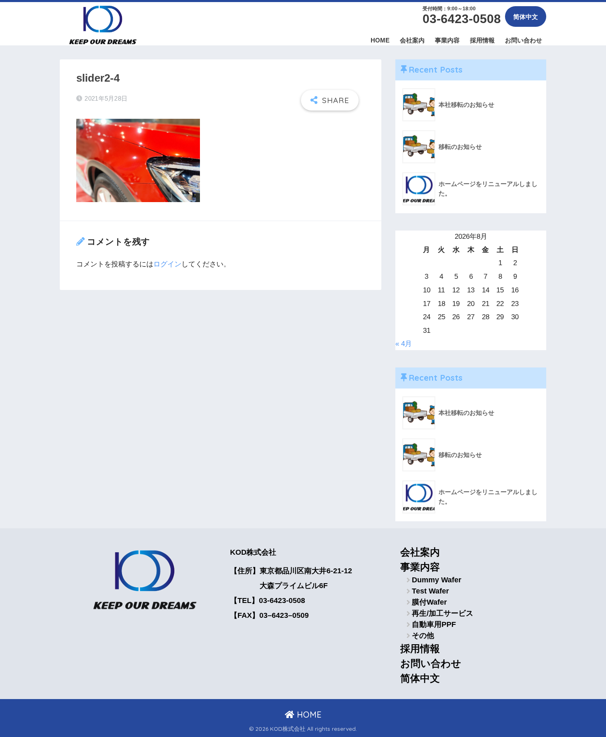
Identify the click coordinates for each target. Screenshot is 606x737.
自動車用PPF (434, 624)
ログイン (167, 264)
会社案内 (412, 40)
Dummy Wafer (436, 580)
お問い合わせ (523, 40)
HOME (380, 40)
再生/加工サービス (442, 613)
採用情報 (482, 40)
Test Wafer (430, 591)
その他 (423, 635)
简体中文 (525, 16)
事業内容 (447, 40)
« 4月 (403, 344)
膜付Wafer (429, 602)
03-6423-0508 (462, 19)
